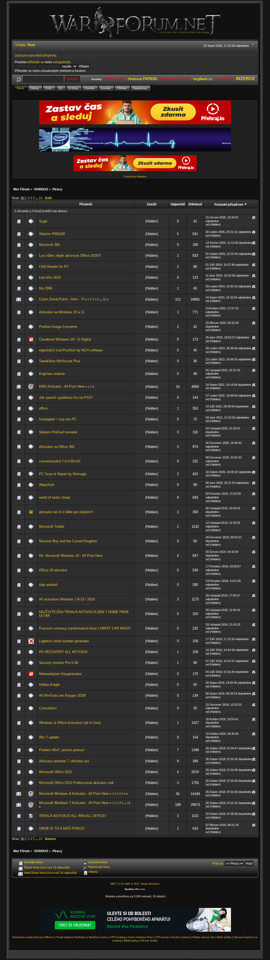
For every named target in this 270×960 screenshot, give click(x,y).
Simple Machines (150, 884)
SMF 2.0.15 (116, 884)
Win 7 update (49, 737)
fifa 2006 (45, 288)
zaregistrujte (62, 62)
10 (40, 198)
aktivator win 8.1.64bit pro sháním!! (66, 512)
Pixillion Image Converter (58, 327)
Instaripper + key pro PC (57, 419)
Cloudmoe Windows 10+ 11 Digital (65, 339)
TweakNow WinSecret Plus (59, 361)
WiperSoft (46, 485)
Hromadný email (22, 937)
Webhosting (131, 940)
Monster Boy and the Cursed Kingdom (68, 541)
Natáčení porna (98, 937)
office (43, 408)
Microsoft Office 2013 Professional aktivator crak (76, 783)
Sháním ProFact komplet (58, 432)
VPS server (162, 937)
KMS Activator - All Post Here (61, 386)
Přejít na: (218, 863)
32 (104, 299)
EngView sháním (52, 374)
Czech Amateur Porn (140, 937)
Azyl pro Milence (44, 937)
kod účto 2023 (50, 277)
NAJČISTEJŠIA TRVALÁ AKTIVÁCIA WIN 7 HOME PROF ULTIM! (84, 614)
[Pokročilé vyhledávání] (18, 78)
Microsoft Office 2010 (55, 772)
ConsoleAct (48, 708)
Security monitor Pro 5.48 (58, 663)
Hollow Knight (49, 685)
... (37, 198)
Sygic (43, 221)
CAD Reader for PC (54, 267)
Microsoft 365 (49, 245)
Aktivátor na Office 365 (56, 447)
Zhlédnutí (195, 204)
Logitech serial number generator (64, 641)
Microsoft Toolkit (51, 527)
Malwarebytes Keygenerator (60, 674)
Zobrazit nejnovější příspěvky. (36, 55)
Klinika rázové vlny (203, 937)
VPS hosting (118, 937)
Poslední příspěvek (229, 204)
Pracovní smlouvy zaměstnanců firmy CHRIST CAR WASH (84, 628)
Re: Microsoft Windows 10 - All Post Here (70, 556)
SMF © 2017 (132, 884)
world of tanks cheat (54, 497)
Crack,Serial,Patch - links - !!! (61, 299)
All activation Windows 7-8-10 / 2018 (67, 599)
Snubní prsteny (180, 937)
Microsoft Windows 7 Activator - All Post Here (74, 803)
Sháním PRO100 (52, 234)
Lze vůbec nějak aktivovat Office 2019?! (70, 256)
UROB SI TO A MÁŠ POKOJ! (62, 828)
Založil (151, 204)
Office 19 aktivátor (53, 570)
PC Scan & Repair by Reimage (62, 474)
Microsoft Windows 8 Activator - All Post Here (74, 794)
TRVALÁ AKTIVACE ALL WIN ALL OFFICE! (72, 816)
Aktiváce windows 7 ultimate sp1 (64, 761)
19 (128, 803)
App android (48, 585)
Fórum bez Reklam (135, 176)
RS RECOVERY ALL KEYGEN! (63, 652)
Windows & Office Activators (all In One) (70, 723)
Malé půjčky (224, 937)
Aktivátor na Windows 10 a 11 (61, 312)
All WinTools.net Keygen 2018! (62, 695)
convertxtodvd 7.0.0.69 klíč (60, 461)
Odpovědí (178, 204)
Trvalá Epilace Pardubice (71, 937)
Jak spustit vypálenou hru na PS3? (66, 397)
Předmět (85, 204)
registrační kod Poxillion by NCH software (71, 350)
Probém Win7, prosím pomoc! (62, 750)
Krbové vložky (149, 940)
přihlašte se (35, 62)
